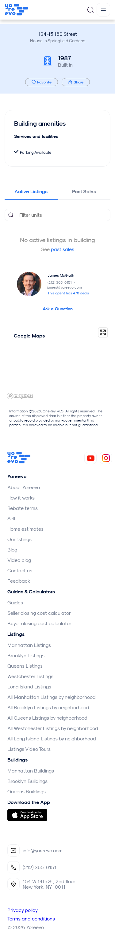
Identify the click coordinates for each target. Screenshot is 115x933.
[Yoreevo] (19, 461)
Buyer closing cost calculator (39, 623)
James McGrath (61, 275)
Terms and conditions (31, 918)
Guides (15, 602)
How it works (21, 497)
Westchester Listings (30, 676)
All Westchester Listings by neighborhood (52, 728)
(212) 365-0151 (62, 282)
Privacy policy (22, 910)
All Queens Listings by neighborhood (47, 718)
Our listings (19, 539)
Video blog (19, 560)
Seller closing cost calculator (39, 613)
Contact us (19, 570)
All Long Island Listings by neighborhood (51, 738)
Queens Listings (25, 666)
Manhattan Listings (29, 645)
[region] (57, 363)
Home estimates (25, 529)
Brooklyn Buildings (27, 781)
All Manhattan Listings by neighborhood (51, 697)
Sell (11, 518)
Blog (12, 549)
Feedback (18, 581)
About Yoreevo (23, 487)
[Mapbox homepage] (19, 396)
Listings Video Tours (29, 749)
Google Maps (29, 336)
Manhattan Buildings (30, 770)
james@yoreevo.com (64, 287)
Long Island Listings (29, 686)
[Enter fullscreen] (102, 332)
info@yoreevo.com (43, 850)
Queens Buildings (26, 791)
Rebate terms (22, 508)
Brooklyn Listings (25, 655)
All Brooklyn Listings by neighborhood (48, 707)
